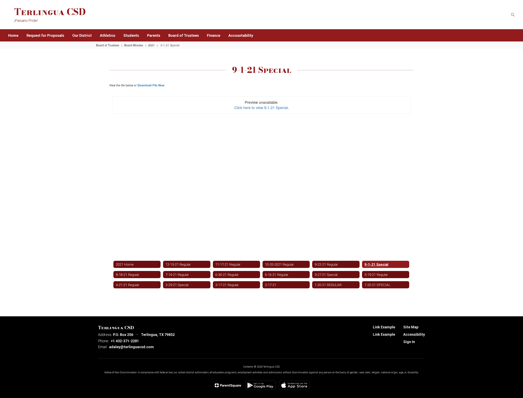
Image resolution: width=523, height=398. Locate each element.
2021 (151, 45)
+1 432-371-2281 (125, 341)
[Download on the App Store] (294, 385)
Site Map (410, 327)
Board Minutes (133, 45)
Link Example (384, 327)
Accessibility (414, 334)
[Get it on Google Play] (260, 385)
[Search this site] (513, 15)
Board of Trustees (107, 45)
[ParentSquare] (228, 385)
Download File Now (150, 85)
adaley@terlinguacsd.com (131, 347)
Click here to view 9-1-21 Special (261, 107)
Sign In (409, 342)
